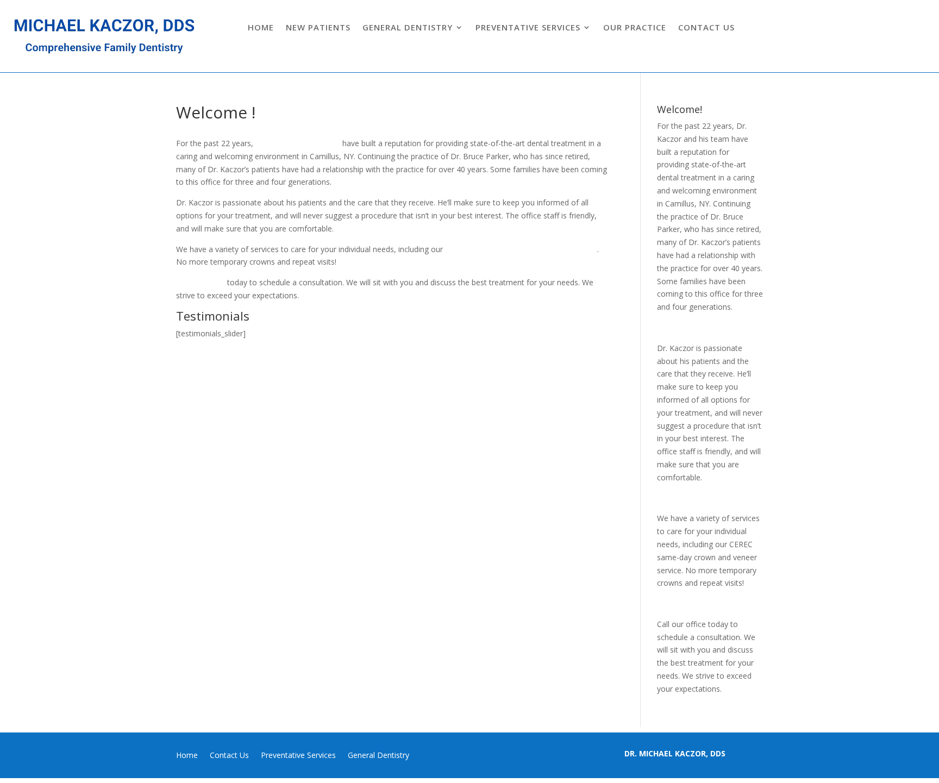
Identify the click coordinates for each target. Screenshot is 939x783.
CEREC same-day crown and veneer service (521, 249)
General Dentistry (407, 28)
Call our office (201, 282)
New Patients (318, 28)
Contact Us (706, 28)
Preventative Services (527, 28)
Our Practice (634, 28)
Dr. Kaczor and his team (297, 143)
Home (261, 28)
